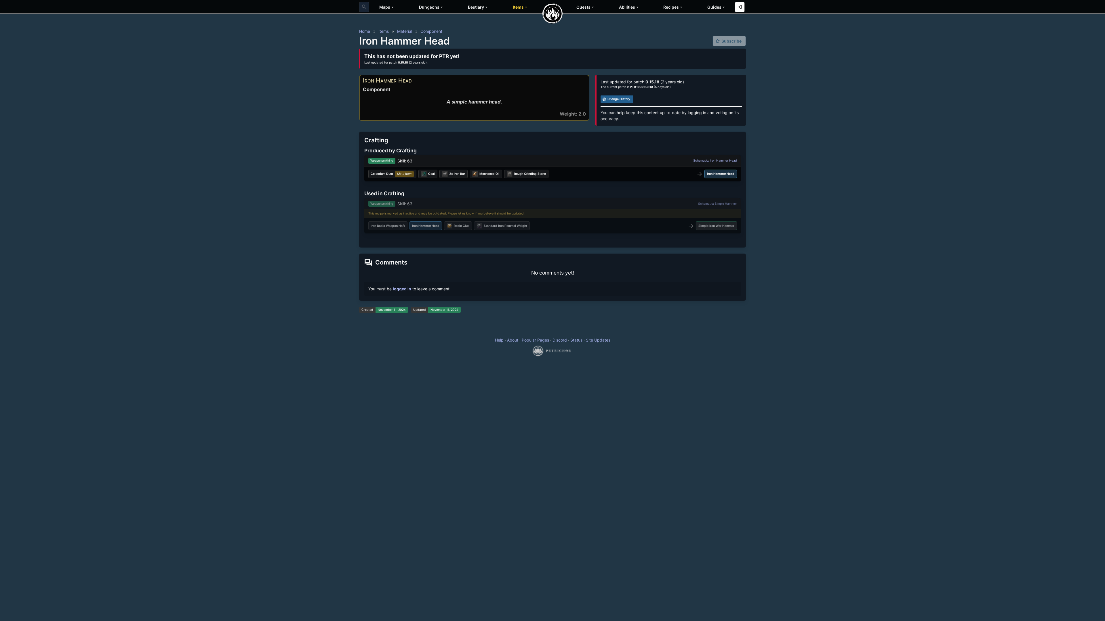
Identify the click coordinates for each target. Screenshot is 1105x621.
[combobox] (364, 7)
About (512, 340)
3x (457, 174)
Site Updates (598, 340)
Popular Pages (535, 340)
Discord (559, 340)
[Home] (552, 13)
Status (576, 340)
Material (404, 31)
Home (364, 31)
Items (383, 31)
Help (499, 340)
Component (431, 31)
